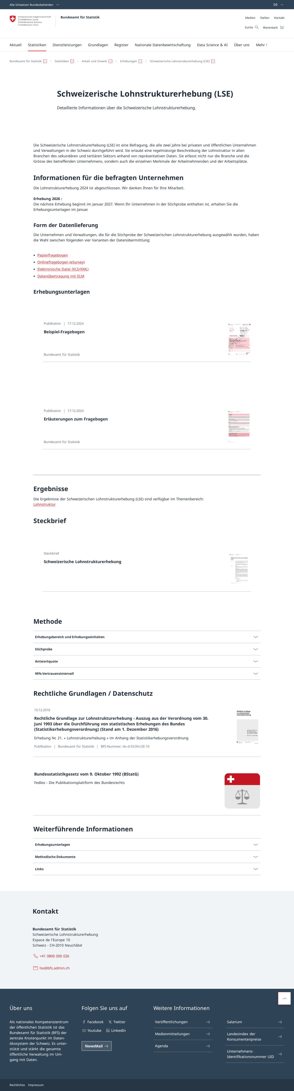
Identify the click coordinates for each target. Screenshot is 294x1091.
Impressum (36, 1085)
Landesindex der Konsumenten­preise (244, 1036)
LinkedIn (118, 1030)
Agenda (161, 1045)
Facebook (95, 1021)
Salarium (234, 1021)
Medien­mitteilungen (172, 1033)
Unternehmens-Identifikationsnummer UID (250, 1054)
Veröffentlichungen (171, 1021)
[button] (15, 44)
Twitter (119, 1021)
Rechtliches (17, 1085)
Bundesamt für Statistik (80, 17)
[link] (147, 339)
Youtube (94, 1030)
